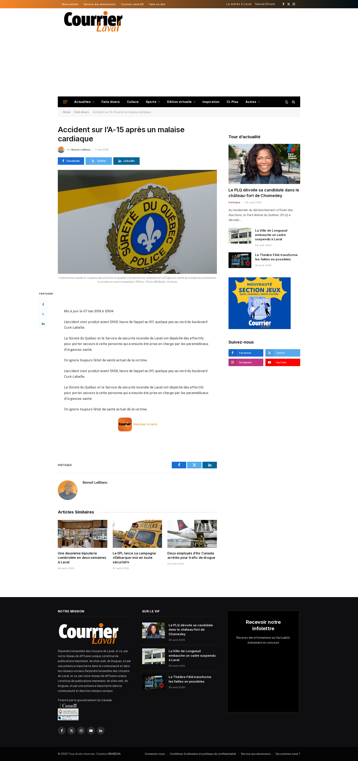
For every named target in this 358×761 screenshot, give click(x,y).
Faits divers (111, 101)
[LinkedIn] (43, 323)
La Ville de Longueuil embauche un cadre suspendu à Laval (271, 234)
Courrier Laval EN (132, 4)
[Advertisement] (179, 65)
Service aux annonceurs (100, 4)
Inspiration (211, 101)
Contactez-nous (155, 753)
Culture (133, 101)
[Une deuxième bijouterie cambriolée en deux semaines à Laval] (82, 534)
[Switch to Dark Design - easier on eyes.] (286, 101)
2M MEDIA (114, 753)
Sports (151, 101)
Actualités (82, 101)
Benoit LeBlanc (81, 149)
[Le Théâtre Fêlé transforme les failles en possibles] (240, 260)
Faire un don (157, 4)
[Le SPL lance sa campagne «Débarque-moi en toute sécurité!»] (137, 534)
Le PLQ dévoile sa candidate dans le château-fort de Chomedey (264, 193)
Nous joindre (70, 4)
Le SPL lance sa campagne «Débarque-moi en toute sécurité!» (134, 557)
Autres (251, 101)
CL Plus (232, 101)
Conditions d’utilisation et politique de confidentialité (203, 753)
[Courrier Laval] (93, 21)
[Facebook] (43, 304)
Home (66, 112)
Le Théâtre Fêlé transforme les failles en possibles (276, 257)
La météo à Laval (239, 4)
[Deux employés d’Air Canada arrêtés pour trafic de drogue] (192, 534)
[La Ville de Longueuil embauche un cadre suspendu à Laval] (240, 236)
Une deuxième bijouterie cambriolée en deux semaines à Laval (82, 557)
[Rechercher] (293, 102)
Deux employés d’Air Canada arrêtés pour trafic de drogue (191, 555)
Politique (234, 202)
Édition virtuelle (179, 101)
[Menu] (65, 102)
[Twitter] (43, 314)
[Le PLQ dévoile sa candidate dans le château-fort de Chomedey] (264, 164)
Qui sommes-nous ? (288, 753)
